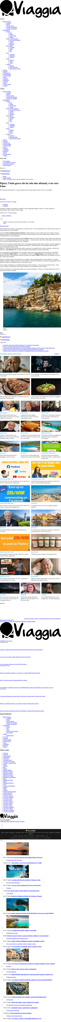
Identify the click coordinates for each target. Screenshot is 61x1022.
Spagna (11, 37)
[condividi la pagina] (1, 219)
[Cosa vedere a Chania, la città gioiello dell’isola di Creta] (32, 1016)
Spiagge (5, 787)
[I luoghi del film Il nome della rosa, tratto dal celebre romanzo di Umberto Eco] (32, 972)
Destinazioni (6, 30)
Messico (12, 43)
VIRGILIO (6, 832)
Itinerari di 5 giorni (8, 774)
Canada (11, 41)
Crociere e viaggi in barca (9, 763)
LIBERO (2, 832)
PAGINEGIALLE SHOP (20, 832)
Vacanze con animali (11, 28)
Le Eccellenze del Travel (9, 162)
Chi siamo (15, 835)
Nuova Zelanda (13, 67)
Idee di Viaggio (7, 178)
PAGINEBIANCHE (32, 832)
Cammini (8, 23)
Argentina (12, 47)
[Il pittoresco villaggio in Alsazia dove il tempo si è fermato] (32, 893)
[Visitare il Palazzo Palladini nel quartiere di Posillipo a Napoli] (32, 938)
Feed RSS (17, 821)
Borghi (8, 24)
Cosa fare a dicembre (8, 811)
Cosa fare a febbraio (8, 797)
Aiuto (47, 835)
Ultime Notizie (10, 735)
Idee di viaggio (7, 21)
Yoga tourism (6, 161)
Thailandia (12, 56)
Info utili (5, 71)
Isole (4, 226)
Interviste (5, 81)
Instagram (5, 206)
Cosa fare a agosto (7, 806)
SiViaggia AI (6, 73)
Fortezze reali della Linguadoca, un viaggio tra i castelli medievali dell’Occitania (20, 673)
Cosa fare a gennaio (8, 796)
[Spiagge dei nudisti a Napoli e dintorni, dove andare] (32, 999)
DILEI (43, 832)
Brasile (11, 48)
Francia (11, 34)
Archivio (22, 821)
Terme (4, 788)
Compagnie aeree (7, 760)
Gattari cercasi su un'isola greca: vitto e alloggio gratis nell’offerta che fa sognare (23, 349)
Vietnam (12, 57)
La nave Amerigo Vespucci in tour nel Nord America (13, 664)
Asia (7, 53)
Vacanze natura (10, 26)
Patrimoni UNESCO (8, 783)
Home (4, 176)
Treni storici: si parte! (8, 164)
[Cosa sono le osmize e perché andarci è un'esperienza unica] (32, 888)
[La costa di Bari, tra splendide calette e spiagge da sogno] (32, 944)
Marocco (12, 60)
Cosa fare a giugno (8, 803)
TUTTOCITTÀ (38, 832)
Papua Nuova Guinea (15, 68)
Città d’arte (6, 758)
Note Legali (21, 835)
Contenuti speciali (4, 821)
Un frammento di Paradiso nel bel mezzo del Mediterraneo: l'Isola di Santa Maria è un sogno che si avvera (26, 687)
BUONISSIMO (57, 832)
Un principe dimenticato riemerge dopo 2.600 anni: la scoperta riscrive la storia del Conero (22, 696)
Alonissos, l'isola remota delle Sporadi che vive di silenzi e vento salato (21, 345)
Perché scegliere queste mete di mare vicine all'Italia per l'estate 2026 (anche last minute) (22, 711)
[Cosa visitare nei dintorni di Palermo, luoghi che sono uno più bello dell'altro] (32, 977)
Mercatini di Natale (8, 780)
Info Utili (5, 737)
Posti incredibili (7, 74)
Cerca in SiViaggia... (5, 820)
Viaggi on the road (7, 793)
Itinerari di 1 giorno (8, 771)
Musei (4, 778)
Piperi (1, 226)
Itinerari (5, 768)
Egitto (11, 61)
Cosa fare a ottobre (8, 808)
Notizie (5, 70)
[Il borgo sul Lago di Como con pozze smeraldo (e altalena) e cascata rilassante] (32, 933)
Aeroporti (5, 754)
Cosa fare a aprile (7, 800)
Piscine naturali (7, 165)
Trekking (5, 790)
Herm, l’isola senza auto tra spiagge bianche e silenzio (16, 346)
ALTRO (2, 88)
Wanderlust (6, 80)
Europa (8, 31)
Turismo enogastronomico (9, 791)
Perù (11, 50)
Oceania (8, 64)
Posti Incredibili (7, 739)
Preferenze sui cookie (40, 835)
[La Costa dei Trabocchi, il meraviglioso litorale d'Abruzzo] (32, 849)
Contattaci (11, 821)
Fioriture (5, 766)
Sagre (4, 784)
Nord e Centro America (12, 38)
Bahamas (12, 44)
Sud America (9, 46)
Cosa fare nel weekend (9, 761)
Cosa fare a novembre (8, 810)
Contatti (5, 85)
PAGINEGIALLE (12, 832)
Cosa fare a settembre (8, 807)
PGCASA (26, 832)
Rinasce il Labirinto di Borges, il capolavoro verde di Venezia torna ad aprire (19, 703)
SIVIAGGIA (46, 832)
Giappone (12, 54)
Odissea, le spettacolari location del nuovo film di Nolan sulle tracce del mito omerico (21, 649)
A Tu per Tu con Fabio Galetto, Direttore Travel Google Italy (15, 657)
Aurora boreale (7, 756)
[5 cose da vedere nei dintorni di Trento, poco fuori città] (32, 882)
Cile (11, 51)
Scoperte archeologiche (9, 786)
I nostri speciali (7, 84)
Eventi (4, 764)
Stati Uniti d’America (15, 40)
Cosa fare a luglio (7, 804)
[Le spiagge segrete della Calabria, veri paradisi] (32, 921)
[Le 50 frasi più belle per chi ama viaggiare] (32, 1010)
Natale (4, 781)
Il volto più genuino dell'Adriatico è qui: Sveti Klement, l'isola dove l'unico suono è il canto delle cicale (29, 348)
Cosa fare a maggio (8, 801)
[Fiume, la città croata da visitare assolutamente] (32, 966)
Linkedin (5, 204)
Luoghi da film (7, 76)
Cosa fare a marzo (7, 798)
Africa (8, 58)
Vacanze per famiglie (11, 27)
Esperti (5, 83)
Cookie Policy (31, 835)
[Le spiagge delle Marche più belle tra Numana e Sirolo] (32, 871)
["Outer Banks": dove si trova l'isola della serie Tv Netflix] (32, 860)
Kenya (11, 63)
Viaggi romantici (7, 794)
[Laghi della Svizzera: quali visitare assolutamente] (32, 1005)
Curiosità (5, 78)
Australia (12, 66)
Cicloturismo (6, 757)
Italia (11, 33)
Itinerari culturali (7, 770)
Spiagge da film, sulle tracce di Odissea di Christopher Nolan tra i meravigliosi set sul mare (26, 351)
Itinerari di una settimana (9, 777)
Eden (7, 226)
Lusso (4, 77)
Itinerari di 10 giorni (8, 776)
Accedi (2, 18)
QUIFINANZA (51, 832)
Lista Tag (5, 753)
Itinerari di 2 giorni (8, 773)
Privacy (25, 835)
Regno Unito (13, 36)
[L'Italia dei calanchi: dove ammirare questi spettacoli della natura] (32, 988)
